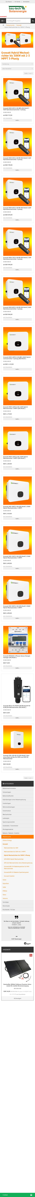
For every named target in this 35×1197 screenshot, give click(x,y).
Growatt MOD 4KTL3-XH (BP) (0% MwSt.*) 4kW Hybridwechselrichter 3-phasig (16, 109)
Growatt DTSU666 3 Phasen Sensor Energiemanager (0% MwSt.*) (17, 656)
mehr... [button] (18, 120)
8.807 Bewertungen (16, 939)
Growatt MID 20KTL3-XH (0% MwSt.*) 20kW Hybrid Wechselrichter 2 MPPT (16, 507)
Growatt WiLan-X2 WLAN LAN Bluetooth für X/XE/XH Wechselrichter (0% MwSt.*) (16, 706)
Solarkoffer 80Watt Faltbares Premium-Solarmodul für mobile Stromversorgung (17, 985)
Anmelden (26, 1)
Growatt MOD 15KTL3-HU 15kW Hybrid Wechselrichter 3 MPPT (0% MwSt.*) (15, 457)
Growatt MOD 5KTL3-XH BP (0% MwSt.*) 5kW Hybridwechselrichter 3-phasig (17, 159)
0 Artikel (5, 1195)
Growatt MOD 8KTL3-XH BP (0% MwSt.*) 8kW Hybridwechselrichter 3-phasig (17, 308)
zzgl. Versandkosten (7, 118)
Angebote (6, 950)
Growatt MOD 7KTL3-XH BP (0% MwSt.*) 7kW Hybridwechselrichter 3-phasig (17, 258)
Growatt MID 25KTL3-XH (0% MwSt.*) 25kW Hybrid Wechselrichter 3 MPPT (16, 557)
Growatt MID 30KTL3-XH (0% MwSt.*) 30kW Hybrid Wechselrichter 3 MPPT (16, 607)
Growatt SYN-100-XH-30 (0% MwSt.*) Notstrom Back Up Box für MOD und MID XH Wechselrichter (16, 757)
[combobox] (17, 64)
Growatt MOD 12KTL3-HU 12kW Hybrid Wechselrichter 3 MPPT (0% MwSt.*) (15, 407)
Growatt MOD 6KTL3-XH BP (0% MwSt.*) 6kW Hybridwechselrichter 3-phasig (17, 208)
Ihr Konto (17, 1)
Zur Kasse (9, 1)
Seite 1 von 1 (28, 73)
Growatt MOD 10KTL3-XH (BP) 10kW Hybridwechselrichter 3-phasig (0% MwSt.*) (17, 358)
